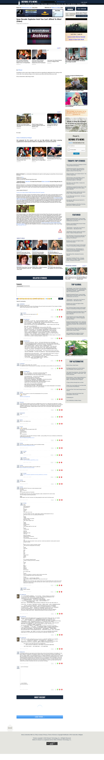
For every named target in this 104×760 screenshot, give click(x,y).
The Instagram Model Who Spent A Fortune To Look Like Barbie (76, 106)
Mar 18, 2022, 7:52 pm (27, 462)
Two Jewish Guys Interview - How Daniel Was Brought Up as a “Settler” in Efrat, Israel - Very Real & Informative (76, 373)
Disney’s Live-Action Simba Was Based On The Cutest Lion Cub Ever (24, 125)
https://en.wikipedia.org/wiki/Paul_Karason (27, 445)
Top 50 (68, 4)
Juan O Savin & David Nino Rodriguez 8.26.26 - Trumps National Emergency (76, 165)
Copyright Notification (63, 734)
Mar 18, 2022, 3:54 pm (24, 416)
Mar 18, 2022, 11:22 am (24, 368)
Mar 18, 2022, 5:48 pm (27, 316)
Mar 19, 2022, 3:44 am (27, 389)
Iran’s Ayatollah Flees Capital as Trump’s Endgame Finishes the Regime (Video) (75, 334)
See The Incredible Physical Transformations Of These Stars (54, 158)
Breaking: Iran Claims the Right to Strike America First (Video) (74, 241)
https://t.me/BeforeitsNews (72, 127)
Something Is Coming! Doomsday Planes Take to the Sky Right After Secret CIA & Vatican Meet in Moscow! (76, 188)
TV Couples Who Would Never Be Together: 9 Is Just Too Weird (55, 268)
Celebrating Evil (69, 397)
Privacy (45, 734)
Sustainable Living (51, 4)
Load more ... (40, 717)
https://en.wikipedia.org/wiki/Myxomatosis (27, 437)
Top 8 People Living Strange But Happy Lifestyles (74, 91)
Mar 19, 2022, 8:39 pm (24, 634)
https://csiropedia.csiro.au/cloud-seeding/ (27, 467)
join (22, 177)
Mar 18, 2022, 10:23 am (24, 309)
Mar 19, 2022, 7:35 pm (27, 360)
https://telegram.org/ (82, 123)
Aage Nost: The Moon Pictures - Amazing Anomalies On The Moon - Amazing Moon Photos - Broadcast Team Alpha (75, 259)
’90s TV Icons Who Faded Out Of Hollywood (74, 355)
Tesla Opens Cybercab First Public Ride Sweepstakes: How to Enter (75, 394)
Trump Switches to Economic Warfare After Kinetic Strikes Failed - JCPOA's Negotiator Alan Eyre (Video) (75, 317)
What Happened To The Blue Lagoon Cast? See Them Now (70, 278)
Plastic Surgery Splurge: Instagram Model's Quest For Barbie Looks (38, 125)
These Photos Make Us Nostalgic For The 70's (52, 125)
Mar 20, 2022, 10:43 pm (24, 663)
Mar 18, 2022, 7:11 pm (24, 440)
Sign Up (85, 2)
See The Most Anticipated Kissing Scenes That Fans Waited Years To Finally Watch (39, 159)
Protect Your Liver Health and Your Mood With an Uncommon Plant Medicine (76, 386)
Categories (83, 4)
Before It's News (29, 1)
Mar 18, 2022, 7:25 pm (24, 470)
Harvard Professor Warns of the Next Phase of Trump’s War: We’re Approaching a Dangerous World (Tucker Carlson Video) (76, 329)
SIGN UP (70, 143)
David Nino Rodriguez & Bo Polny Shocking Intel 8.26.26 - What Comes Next (75, 205)
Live (62, 4)
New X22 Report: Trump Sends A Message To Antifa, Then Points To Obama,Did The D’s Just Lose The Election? (76, 236)
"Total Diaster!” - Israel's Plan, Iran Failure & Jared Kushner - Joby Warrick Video (75, 228)
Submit (76, 153)
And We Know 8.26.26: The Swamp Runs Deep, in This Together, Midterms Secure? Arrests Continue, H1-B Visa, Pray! (75, 169)
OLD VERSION (82, 9)
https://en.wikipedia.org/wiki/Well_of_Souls (30, 459)
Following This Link (22, 225)
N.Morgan (20, 69)
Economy (27, 4)
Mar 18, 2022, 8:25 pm (24, 499)
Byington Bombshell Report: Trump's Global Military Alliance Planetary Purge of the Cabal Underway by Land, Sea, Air (76, 219)
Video (65, 4)
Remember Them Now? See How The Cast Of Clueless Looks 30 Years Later (24, 268)
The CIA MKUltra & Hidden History (73, 400)
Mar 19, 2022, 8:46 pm (24, 648)
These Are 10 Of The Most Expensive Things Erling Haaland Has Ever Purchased (39, 253)
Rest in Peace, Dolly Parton (72, 365)
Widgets (81, 734)
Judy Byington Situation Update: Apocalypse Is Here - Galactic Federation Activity (75, 193)
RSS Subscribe (74, 734)
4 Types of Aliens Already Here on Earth (74, 382)
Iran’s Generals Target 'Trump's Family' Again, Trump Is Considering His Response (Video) (76, 245)
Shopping (78, 4)
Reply (52, 309)
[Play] (76, 25)
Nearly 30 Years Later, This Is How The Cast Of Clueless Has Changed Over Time (24, 159)
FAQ (36, 734)
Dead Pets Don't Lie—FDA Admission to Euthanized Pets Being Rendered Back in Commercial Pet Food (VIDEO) (75, 250)
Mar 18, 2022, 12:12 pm (24, 399)
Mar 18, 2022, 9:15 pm (27, 591)
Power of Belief (44, 4)
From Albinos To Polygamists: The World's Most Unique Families (75, 61)
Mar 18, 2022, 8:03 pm (24, 483)
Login (82, 2)
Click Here (27, 181)
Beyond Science (37, 4)
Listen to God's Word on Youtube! (76, 37)
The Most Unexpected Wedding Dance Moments (74, 76)
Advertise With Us (29, 734)
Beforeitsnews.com (27, 7)
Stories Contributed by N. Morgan (24, 137)
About (22, 734)
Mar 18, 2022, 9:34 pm (24, 689)
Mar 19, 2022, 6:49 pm (27, 338)
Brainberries (19, 128)
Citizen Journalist (46, 181)
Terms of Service (52, 734)
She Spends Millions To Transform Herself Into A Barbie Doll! (55, 253)
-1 (55, 368)
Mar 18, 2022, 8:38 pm (27, 585)
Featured (23, 4)
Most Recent (73, 4)
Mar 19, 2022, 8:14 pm (24, 613)
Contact (41, 734)
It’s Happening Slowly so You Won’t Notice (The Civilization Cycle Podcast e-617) (75, 369)
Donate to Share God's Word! (76, 39)
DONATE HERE (70, 9)
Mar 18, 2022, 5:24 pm (24, 423)
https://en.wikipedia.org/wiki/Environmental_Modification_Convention (35, 474)
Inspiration (58, 4)
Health (31, 4)
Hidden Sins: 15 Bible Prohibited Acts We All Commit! (39, 268)
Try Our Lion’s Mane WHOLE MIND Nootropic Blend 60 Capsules (30, 192)
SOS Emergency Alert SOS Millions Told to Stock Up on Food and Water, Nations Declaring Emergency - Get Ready (75, 178)
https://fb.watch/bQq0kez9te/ (25, 396)
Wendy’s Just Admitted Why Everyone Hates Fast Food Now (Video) (75, 224)
